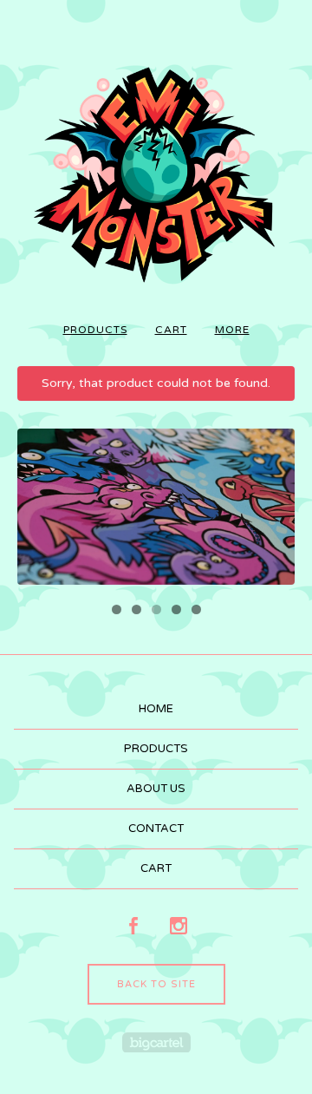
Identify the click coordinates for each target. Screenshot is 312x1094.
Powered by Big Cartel (156, 1042)
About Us (156, 789)
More (232, 330)
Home (156, 709)
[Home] (156, 167)
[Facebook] (133, 926)
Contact (156, 828)
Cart (171, 330)
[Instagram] (178, 926)
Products (95, 330)
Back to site (156, 984)
